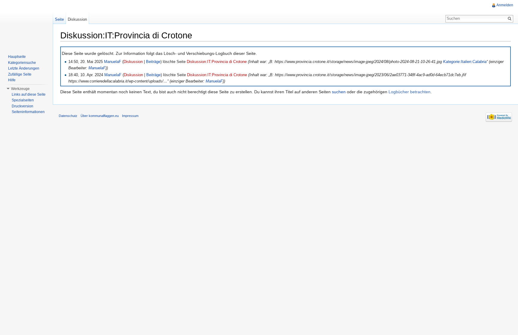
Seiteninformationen (28, 112)
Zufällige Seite (19, 74)
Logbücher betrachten (409, 91)
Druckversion (22, 106)
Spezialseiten (23, 100)
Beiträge (153, 62)
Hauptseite (17, 57)
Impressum (130, 116)
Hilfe (12, 80)
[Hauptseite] (26, 24)
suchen (339, 91)
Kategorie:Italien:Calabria (465, 62)
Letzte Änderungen (23, 68)
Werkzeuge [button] (20, 89)
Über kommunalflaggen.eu (100, 116)
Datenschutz (68, 116)
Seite (59, 19)
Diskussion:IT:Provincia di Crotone (217, 62)
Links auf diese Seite (29, 94)
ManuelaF (112, 62)
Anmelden (504, 5)
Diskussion (133, 62)
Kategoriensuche (22, 63)
